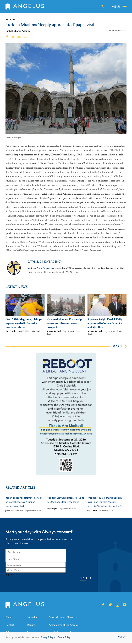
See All (117, 346)
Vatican (10, 19)
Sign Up (85, 578)
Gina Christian (93, 510)
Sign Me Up (12, 574)
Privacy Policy (47, 637)
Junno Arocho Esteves (14, 510)
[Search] (102, 6)
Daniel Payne (51, 508)
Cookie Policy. (64, 637)
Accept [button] (122, 637)
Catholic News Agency (18, 30)
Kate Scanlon (11, 331)
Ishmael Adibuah (54, 331)
